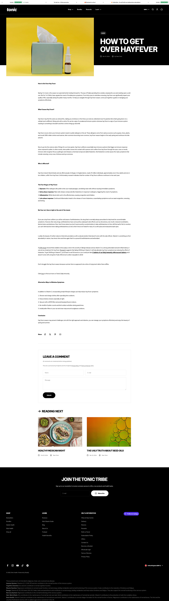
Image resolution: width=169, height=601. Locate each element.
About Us (45, 528)
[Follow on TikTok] (22, 565)
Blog (43, 525)
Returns (83, 525)
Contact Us (84, 542)
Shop (69, 9)
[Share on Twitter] (50, 334)
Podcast (44, 532)
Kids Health (9, 528)
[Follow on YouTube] (17, 565)
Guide (103, 33)
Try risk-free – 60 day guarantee (55, 2)
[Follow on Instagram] (12, 565)
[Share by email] (60, 334)
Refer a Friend (85, 532)
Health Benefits (47, 535)
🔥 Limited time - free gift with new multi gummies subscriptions (120, 2)
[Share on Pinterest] (55, 334)
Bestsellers (9, 518)
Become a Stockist (87, 546)
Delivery (83, 521)
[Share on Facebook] (45, 334)
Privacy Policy (75, 365)
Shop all (8, 532)
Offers (83, 539)
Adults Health (10, 525)
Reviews (44, 518)
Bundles (79, 9)
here (42, 274)
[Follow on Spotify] (27, 565)
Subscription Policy (87, 535)
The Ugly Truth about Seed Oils (105, 450)
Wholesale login (86, 550)
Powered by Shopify (23, 572)
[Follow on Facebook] (7, 565)
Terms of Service (85, 365)
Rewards (89, 9)
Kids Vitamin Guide (48, 521)
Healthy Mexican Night (51, 450)
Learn (97, 9)
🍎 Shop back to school (84, 2)
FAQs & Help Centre (87, 518)
